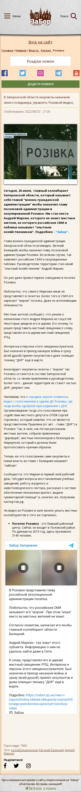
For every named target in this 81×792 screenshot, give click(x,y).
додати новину (40, 84)
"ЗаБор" (62, 232)
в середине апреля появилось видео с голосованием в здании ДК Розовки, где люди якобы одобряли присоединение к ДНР (38, 401)
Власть (34, 50)
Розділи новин (40, 61)
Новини (21, 50)
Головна (7, 50)
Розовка (58, 50)
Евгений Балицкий (51, 750)
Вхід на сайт (40, 42)
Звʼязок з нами (42, 788)
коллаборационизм (24, 750)
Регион (46, 50)
